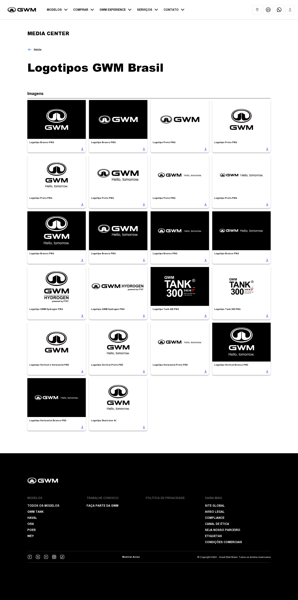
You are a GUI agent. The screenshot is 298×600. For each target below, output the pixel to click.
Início (38, 49)
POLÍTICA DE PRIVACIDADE (165, 498)
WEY (30, 536)
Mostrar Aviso (131, 556)
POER (31, 530)
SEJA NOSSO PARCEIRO (222, 530)
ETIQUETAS (213, 536)
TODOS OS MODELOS (43, 505)
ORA (30, 524)
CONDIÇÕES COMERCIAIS (223, 542)
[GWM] (149, 481)
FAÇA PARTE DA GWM (102, 505)
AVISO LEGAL (215, 511)
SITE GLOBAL (215, 505)
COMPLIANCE (214, 517)
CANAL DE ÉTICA (217, 524)
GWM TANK (35, 511)
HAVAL (32, 517)
